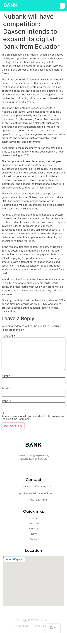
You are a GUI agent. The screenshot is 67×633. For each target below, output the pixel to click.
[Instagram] (33, 468)
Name (6, 375)
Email (6, 388)
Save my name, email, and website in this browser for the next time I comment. (33, 417)
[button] (62, 6)
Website (6, 401)
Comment (8, 336)
